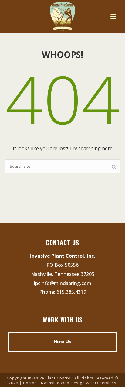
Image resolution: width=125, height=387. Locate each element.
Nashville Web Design (63, 382)
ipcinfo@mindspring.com (62, 283)
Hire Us (62, 341)
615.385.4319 (71, 292)
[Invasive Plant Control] (63, 16)
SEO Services (103, 382)
